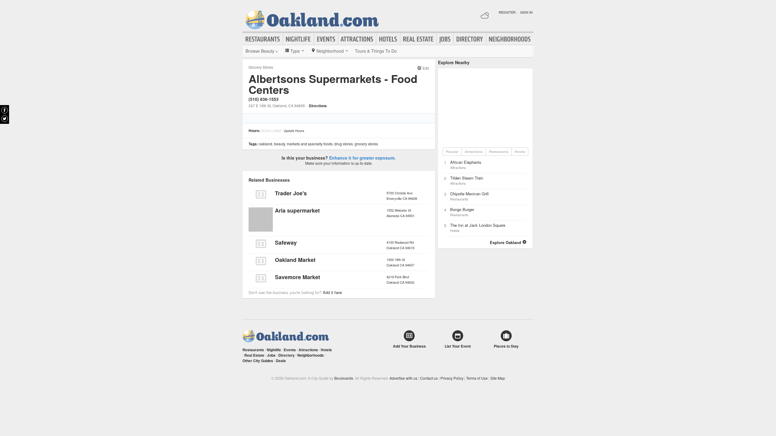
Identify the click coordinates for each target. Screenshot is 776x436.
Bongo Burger (462, 209)
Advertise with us (403, 378)
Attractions (357, 39)
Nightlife (298, 39)
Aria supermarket (297, 210)
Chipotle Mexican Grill (469, 194)
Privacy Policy (451, 378)
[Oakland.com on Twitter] (4, 118)
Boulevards (343, 378)
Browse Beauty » (262, 51)
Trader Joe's (291, 193)
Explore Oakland (506, 242)
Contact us (429, 378)
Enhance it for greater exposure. (362, 158)
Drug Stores (343, 143)
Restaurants (263, 39)
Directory (470, 39)
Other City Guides (257, 360)
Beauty (279, 143)
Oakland (265, 143)
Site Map (497, 378)
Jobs (445, 39)
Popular (452, 151)
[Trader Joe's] (261, 194)
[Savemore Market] (261, 278)
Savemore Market (297, 277)
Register (507, 12)
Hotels (388, 39)
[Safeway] (261, 243)
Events (326, 39)
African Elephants (465, 162)
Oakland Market (295, 260)
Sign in (526, 12)
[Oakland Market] (261, 261)
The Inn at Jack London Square (477, 225)
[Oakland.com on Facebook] (4, 110)
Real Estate (418, 39)
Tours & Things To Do (376, 51)
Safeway (286, 242)
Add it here (332, 292)
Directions (318, 105)
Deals (281, 360)
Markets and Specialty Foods (310, 143)
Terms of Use (477, 378)
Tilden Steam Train (466, 178)
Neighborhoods (510, 39)
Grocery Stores (261, 67)
